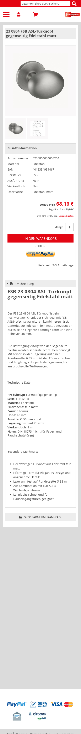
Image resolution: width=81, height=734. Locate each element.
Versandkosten (66, 215)
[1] (15, 128)
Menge (58, 227)
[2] (37, 128)
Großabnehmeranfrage (42, 517)
